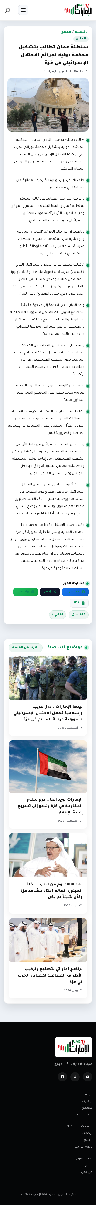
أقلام (88, 1165)
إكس (47, 591)
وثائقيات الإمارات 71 (79, 1126)
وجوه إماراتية (83, 1147)
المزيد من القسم (26, 647)
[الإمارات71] (78, 10)
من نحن (86, 1172)
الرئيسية (82, 32)
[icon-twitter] (75, 1076)
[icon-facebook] (62, 1076)
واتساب (23, 591)
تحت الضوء (84, 1159)
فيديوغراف (84, 1115)
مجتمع (87, 1108)
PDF (76, 603)
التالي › (57, 614)
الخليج (66, 32)
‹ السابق (79, 614)
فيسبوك (72, 591)
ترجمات (87, 1133)
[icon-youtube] (87, 1076)
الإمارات (87, 1101)
